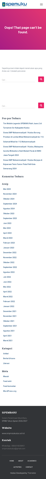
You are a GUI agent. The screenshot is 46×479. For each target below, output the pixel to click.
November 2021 (9, 316)
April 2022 (7, 292)
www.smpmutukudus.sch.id (13, 433)
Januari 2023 (8, 248)
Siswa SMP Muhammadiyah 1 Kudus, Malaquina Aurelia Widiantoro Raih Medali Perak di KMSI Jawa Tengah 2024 (23, 151)
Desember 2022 (9, 253)
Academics (31, 461)
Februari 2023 (9, 243)
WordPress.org (9, 391)
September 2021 (10, 326)
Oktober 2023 (8, 214)
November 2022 (9, 257)
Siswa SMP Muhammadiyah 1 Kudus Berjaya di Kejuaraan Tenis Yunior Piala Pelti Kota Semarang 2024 (22, 164)
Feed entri (7, 381)
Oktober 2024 (8, 199)
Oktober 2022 (8, 262)
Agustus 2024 (9, 209)
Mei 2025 (7, 189)
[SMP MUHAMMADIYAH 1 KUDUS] (15, 4)
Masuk (6, 376)
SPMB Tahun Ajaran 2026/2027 (14, 421)
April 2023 (7, 233)
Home (12, 461)
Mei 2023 (7, 228)
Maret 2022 (8, 297)
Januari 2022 (8, 306)
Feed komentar (9, 386)
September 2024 (10, 204)
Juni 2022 (7, 282)
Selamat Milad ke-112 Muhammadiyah (19, 142)
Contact (29, 467)
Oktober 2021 (8, 321)
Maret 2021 (8, 341)
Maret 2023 (8, 238)
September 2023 (10, 218)
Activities (17, 467)
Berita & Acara (9, 358)
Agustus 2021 (9, 331)
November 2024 (9, 194)
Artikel (6, 354)
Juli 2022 (7, 277)
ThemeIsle (31, 473)
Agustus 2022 (9, 272)
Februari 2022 (9, 301)
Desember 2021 (9, 311)
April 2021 (7, 336)
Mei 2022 (7, 287)
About (20, 461)
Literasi (6, 363)
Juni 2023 (7, 223)
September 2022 (10, 267)
